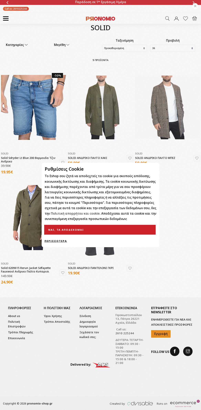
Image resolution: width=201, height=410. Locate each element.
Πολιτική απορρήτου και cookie (75, 213)
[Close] (195, 6)
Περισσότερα (56, 241)
